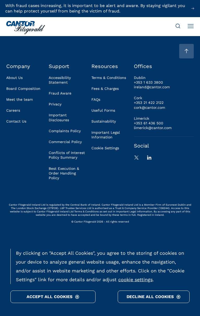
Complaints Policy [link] (65, 131)
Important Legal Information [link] (105, 134)
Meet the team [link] (19, 99)
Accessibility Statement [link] (60, 80)
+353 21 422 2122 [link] (149, 102)
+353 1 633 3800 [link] (148, 82)
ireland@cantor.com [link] (152, 87)
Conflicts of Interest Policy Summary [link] (67, 155)
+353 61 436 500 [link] (148, 123)
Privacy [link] (55, 104)
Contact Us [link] (16, 121)
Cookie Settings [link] (105, 148)
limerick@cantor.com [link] (153, 128)
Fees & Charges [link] (105, 88)
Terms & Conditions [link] (108, 78)
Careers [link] (13, 110)
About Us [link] (14, 78)
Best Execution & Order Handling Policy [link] (64, 173)
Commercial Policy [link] (65, 142)
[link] (25, 28)
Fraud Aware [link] (60, 93)
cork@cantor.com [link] (149, 107)
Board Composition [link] (23, 88)
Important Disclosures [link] (59, 117)
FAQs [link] (95, 99)
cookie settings (135, 279)
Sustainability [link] (103, 121)
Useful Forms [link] (103, 110)
